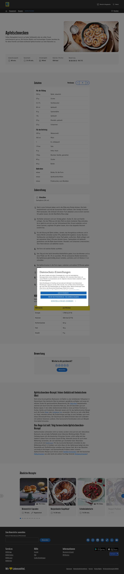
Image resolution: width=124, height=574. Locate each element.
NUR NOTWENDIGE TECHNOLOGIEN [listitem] (63, 297)
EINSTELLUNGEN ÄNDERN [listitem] (62, 301)
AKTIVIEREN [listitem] (63, 293)
